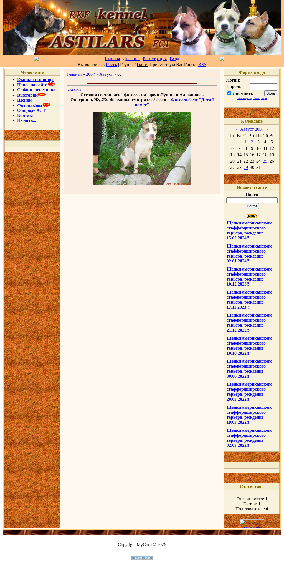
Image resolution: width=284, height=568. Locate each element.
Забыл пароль (244, 98)
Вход (174, 58)
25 (265, 161)
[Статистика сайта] (252, 526)
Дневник (131, 58)
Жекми (74, 89)
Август (106, 74)
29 (246, 167)
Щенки (24, 100)
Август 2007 (252, 129)
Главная (112, 58)
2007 (90, 74)
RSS (202, 64)
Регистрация (155, 58)
